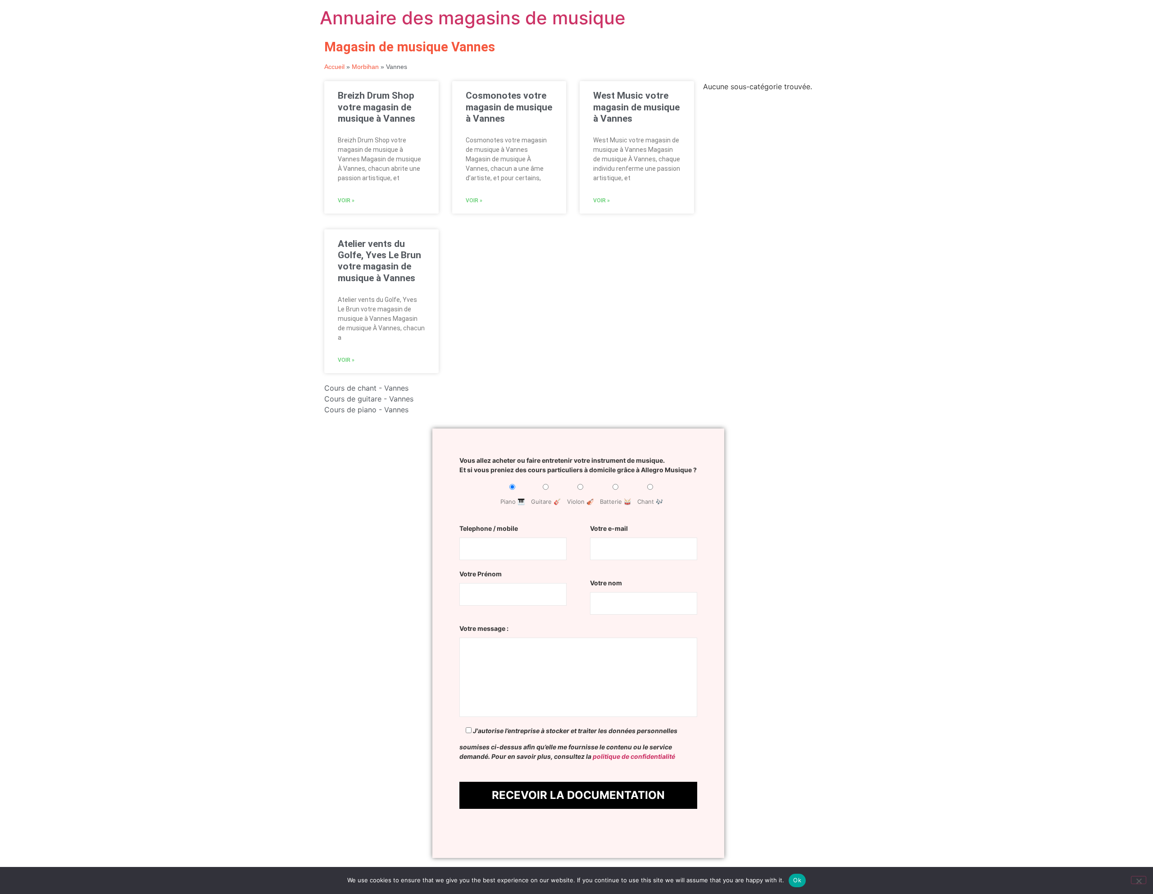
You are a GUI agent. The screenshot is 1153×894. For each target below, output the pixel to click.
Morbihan (365, 67)
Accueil (334, 67)
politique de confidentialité (634, 756)
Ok (797, 880)
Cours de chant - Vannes (366, 387)
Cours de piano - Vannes (366, 409)
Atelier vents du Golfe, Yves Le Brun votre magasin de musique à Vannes (379, 260)
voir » (346, 200)
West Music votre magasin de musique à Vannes (636, 106)
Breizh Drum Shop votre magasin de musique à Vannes (376, 106)
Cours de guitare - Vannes (368, 398)
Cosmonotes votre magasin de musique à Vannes (509, 106)
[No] (1138, 880)
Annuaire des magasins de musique (473, 18)
